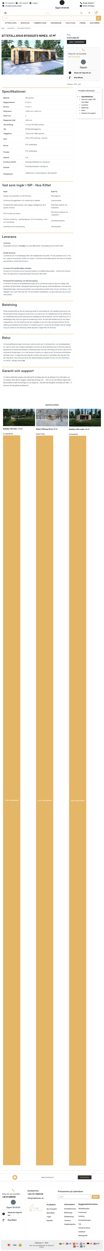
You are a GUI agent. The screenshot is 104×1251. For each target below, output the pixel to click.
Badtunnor (95, 23)
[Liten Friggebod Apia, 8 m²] (85, 418)
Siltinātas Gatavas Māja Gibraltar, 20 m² (49, 429)
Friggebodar (56, 23)
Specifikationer (87, 96)
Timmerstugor (40, 23)
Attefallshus (11, 23)
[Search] (98, 18)
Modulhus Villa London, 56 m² (13, 429)
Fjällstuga (70, 23)
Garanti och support (88, 113)
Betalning (84, 107)
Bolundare (10, 28)
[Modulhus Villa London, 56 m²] (19, 417)
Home (3, 28)
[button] (5, 13)
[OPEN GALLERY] (32, 57)
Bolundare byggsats (24, 28)
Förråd (83, 23)
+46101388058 (9, 1197)
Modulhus (25, 23)
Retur (83, 110)
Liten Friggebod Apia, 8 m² (78, 429)
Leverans (84, 105)
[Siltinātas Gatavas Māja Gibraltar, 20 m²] (52, 417)
